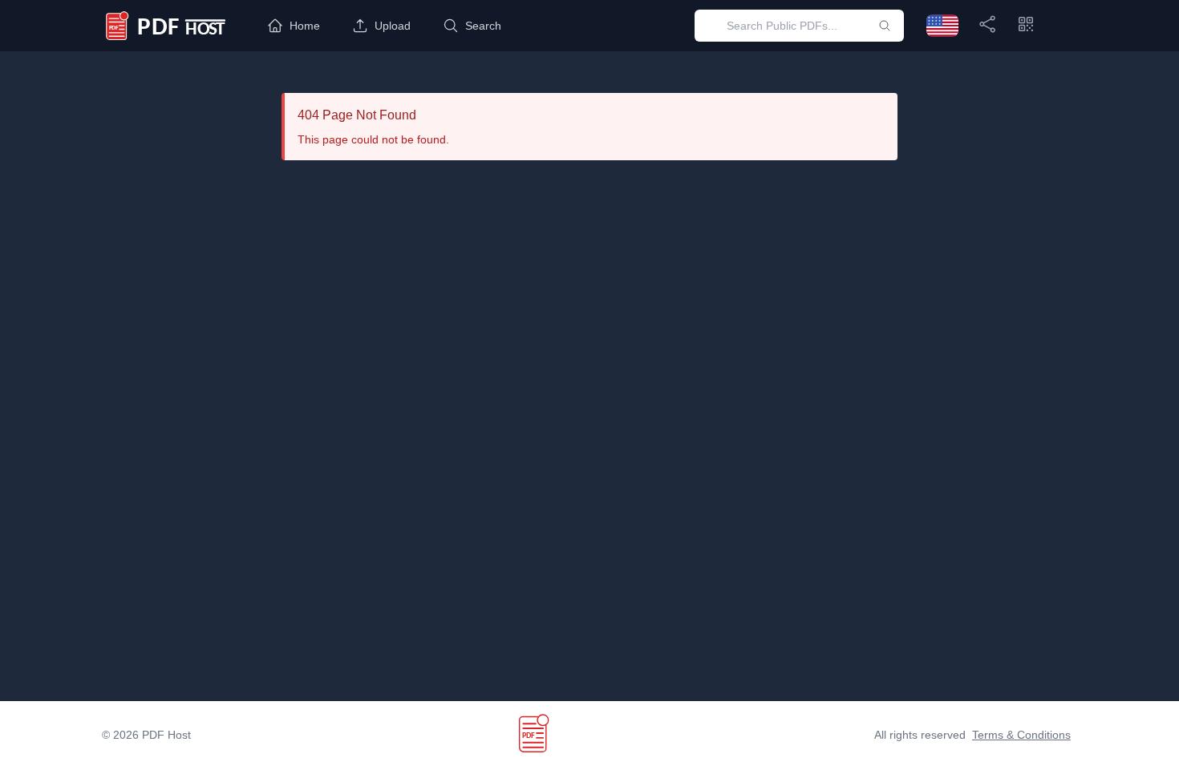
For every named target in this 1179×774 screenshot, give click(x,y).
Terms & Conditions (1021, 734)
